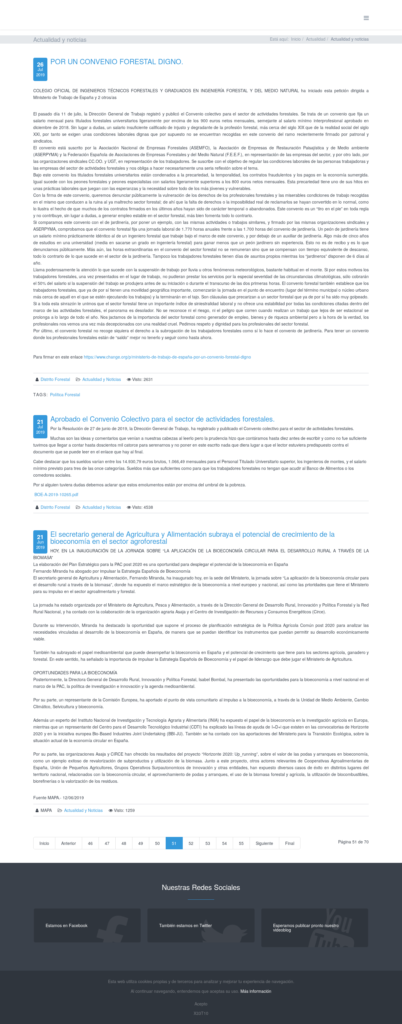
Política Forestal (65, 394)
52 (191, 843)
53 (207, 843)
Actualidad (315, 39)
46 (90, 843)
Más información (255, 991)
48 (124, 843)
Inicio (296, 39)
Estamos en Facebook (66, 925)
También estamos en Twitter (185, 925)
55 (241, 843)
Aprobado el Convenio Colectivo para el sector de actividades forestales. (162, 418)
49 (140, 843)
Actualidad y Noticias (101, 379)
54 (224, 843)
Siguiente (264, 843)
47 (107, 843)
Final (289, 843)
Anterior (68, 843)
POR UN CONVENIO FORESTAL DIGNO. (116, 61)
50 (157, 843)
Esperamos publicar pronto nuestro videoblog (306, 927)
